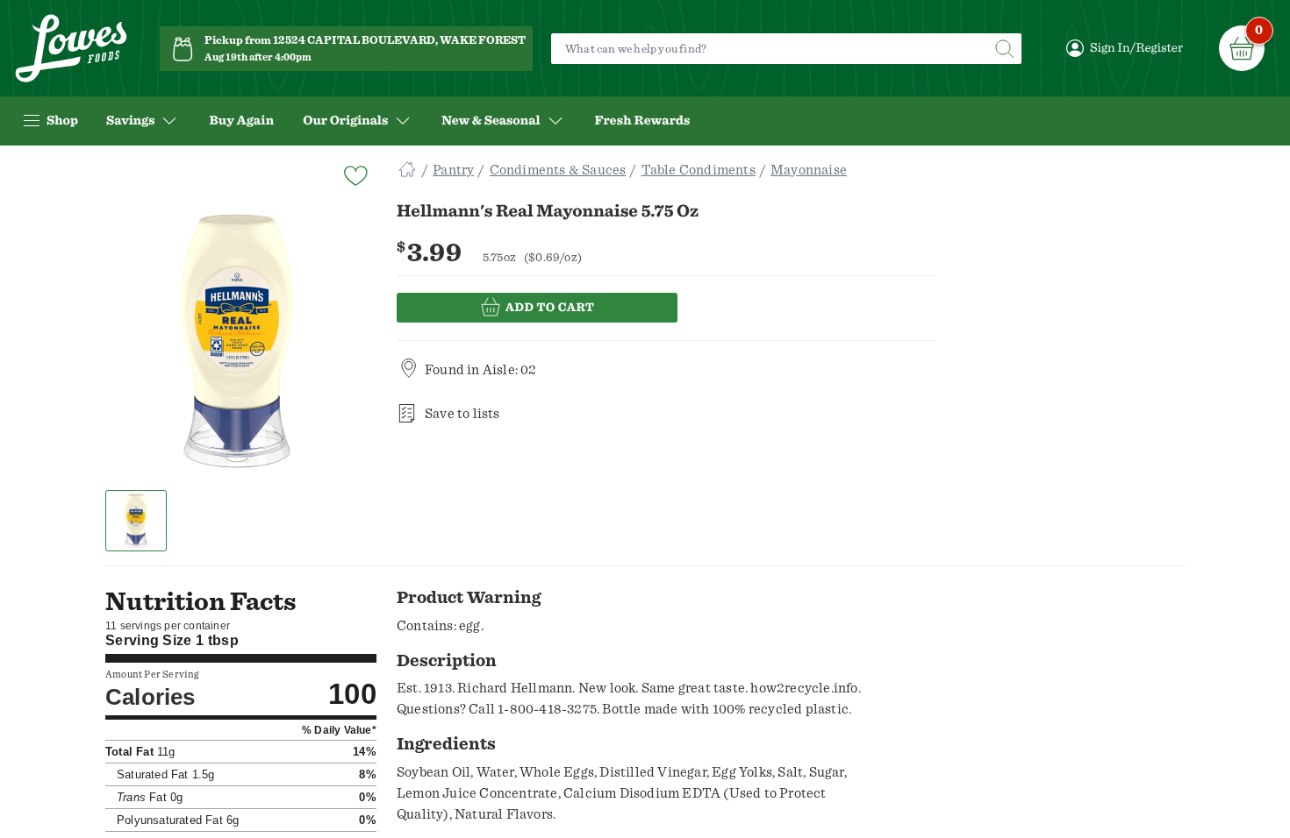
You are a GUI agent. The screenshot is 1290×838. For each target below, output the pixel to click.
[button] (136, 520)
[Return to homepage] (71, 48)
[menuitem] (241, 121)
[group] (237, 341)
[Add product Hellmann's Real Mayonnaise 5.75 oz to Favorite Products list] (354, 174)
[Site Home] (407, 170)
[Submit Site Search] (1003, 48)
